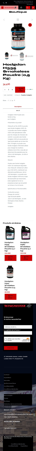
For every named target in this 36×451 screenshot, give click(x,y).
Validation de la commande (13, 404)
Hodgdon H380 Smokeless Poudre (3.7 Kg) (25, 246)
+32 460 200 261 (10, 428)
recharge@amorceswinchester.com (18, 414)
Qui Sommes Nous (10, 383)
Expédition (7, 377)
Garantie (7, 380)
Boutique (7, 401)
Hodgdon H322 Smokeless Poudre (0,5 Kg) (10, 285)
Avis (18, 110)
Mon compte (8, 395)
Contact (6, 374)
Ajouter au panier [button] (10, 258)
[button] (30, 25)
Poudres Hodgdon (26, 95)
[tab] (18, 107)
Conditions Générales (11, 389)
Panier (6, 398)
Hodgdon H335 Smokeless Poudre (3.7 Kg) (10, 246)
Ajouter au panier (21, 89)
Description (18, 106)
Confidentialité (9, 386)
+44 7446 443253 (10, 417)
